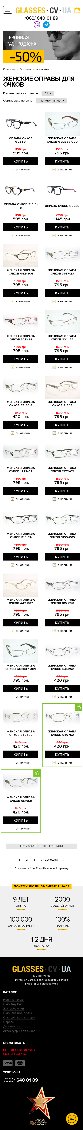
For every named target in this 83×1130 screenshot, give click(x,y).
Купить (21, 161)
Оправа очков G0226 (62, 206)
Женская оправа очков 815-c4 (21, 535)
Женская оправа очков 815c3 (62, 403)
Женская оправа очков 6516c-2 (21, 403)
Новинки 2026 (13, 999)
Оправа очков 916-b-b (21, 206)
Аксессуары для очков (19, 1031)
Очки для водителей (18, 1013)
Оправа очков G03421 (21, 140)
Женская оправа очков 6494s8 (21, 733)
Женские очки (13, 1008)
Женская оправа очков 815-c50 (62, 601)
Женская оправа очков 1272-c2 (62, 469)
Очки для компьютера (19, 1017)
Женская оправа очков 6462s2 (62, 667)
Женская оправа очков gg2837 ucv (20, 667)
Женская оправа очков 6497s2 (62, 733)
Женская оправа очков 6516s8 (21, 799)
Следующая (49, 859)
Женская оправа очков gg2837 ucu (62, 140)
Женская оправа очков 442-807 (21, 601)
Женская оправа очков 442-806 (21, 272)
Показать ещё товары (41, 846)
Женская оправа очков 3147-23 (62, 272)
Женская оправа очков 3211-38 (21, 337)
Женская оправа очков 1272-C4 (21, 469)
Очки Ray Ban (13, 1004)
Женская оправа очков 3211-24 (62, 337)
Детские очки (13, 1026)
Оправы (8, 1022)
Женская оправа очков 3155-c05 (62, 535)
